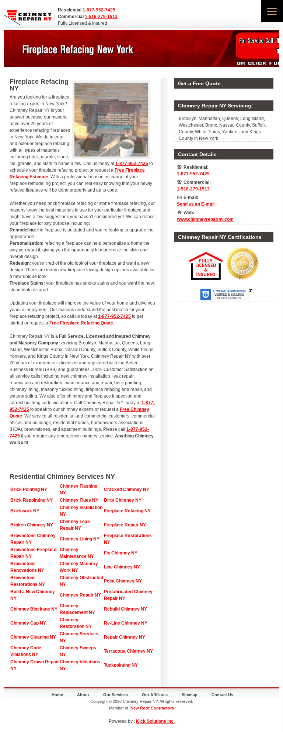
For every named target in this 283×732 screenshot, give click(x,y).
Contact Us (222, 695)
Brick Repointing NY (31, 500)
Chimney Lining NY (79, 539)
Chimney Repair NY (80, 595)
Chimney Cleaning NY (33, 637)
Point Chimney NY (123, 581)
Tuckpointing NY (121, 665)
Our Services (115, 695)
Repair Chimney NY (124, 637)
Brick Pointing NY (28, 489)
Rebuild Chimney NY (125, 609)
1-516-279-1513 (101, 16)
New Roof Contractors (152, 708)
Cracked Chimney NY (126, 489)
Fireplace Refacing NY (127, 510)
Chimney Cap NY (28, 623)
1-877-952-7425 (99, 10)
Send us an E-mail (195, 204)
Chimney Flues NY (79, 500)
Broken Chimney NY (31, 524)
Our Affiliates (155, 695)
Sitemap (190, 695)
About (83, 695)
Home (57, 695)
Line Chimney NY (122, 567)
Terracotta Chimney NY (128, 651)
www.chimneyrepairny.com (205, 219)
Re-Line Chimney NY (125, 623)
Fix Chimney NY (120, 553)
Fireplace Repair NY (125, 524)
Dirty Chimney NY (123, 500)
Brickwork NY (24, 510)
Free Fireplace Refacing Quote (81, 323)
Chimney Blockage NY (33, 609)
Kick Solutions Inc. (155, 721)
